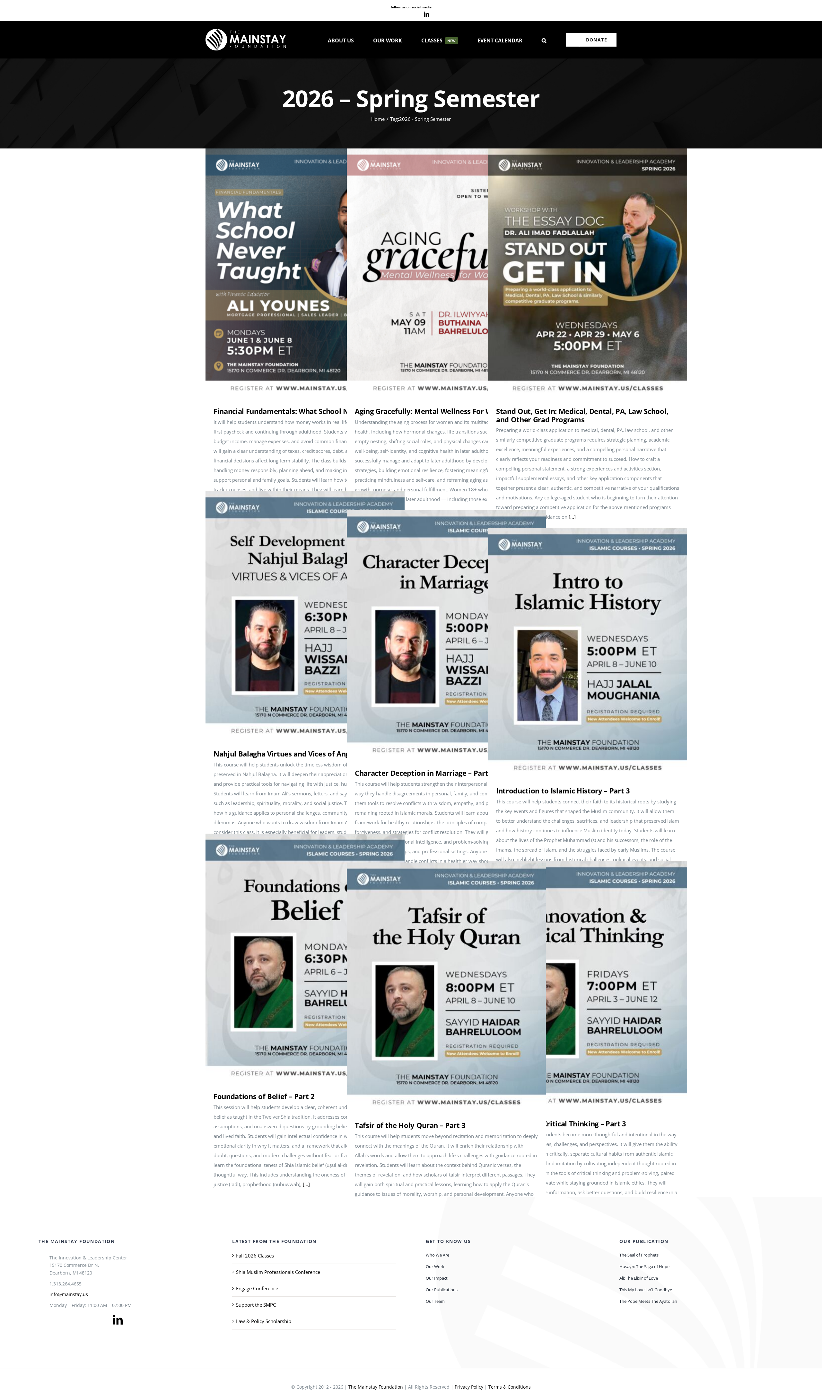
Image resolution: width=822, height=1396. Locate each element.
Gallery (314, 273)
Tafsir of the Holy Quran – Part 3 (437, 987)
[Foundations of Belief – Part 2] (305, 958)
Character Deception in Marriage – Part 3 (437, 635)
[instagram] (415, 14)
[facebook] (395, 14)
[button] (544, 40)
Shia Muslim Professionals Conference (278, 1272)
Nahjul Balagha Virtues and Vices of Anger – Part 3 (296, 615)
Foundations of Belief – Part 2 (296, 958)
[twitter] (64, 1320)
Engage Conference (257, 1288)
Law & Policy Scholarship (263, 1321)
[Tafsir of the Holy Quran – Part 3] (446, 987)
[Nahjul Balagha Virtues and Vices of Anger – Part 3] (305, 615)
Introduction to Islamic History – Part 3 (578, 652)
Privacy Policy (469, 1387)
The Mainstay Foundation (375, 1387)
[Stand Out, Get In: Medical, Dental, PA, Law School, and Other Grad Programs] (587, 273)
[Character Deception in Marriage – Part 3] (446, 634)
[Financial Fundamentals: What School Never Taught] (305, 273)
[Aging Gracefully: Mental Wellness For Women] (446, 273)
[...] (572, 517)
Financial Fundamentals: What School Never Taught (296, 273)
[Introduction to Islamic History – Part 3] (587, 652)
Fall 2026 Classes (255, 1255)
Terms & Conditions (509, 1387)
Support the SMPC (256, 1305)
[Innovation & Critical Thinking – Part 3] (587, 985)
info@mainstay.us (68, 1294)
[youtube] (405, 14)
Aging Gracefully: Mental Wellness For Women (437, 273)
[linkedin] (426, 14)
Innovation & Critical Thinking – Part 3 (578, 985)
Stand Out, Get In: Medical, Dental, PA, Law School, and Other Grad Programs (578, 273)
